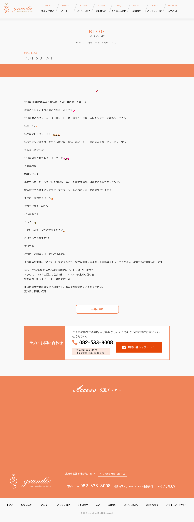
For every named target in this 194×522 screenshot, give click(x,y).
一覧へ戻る (97, 309)
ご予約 (172, 8)
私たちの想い (27, 504)
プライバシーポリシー (176, 504)
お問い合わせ (152, 504)
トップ (10, 504)
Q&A (98, 504)
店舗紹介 (112, 504)
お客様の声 (82, 504)
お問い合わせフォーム (141, 347)
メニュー (45, 504)
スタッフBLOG (131, 504)
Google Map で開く (113, 473)
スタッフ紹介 (63, 504)
